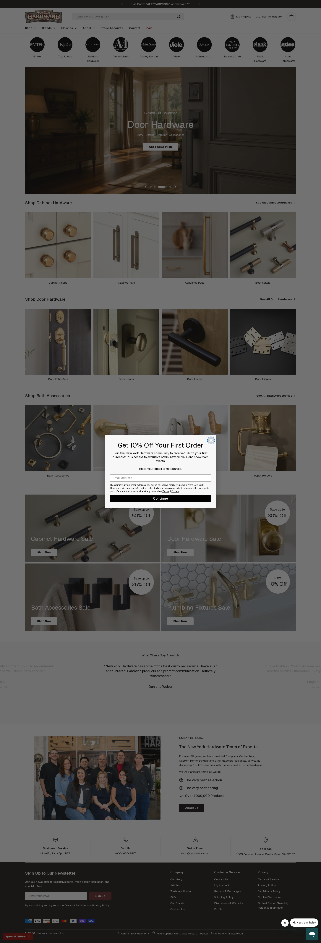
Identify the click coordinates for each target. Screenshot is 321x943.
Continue (160, 498)
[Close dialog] (211, 440)
